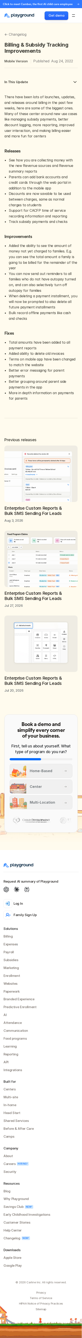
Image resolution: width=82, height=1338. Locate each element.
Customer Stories (16, 1222)
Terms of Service (41, 1298)
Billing (8, 936)
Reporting (10, 1054)
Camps (8, 1136)
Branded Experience (19, 999)
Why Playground (16, 1199)
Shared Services (16, 1121)
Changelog (11, 1238)
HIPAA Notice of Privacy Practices (41, 1303)
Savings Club (13, 1207)
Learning (10, 1046)
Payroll (8, 952)
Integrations (12, 1070)
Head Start (11, 1113)
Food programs (15, 1038)
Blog (6, 1191)
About (8, 1156)
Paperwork (11, 991)
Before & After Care (18, 1128)
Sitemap (41, 1309)
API (6, 1062)
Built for (9, 1081)
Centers (9, 1089)
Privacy (41, 1292)
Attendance (12, 1023)
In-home (9, 1105)
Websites (10, 983)
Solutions (10, 929)
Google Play (12, 1265)
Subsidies (10, 960)
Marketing (11, 968)
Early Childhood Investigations (26, 1214)
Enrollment (11, 976)
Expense (9, 944)
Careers (9, 1164)
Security (9, 1172)
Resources (11, 1183)
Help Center (12, 1230)
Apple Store (12, 1258)
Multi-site (10, 1097)
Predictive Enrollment (19, 1007)
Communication (15, 1030)
